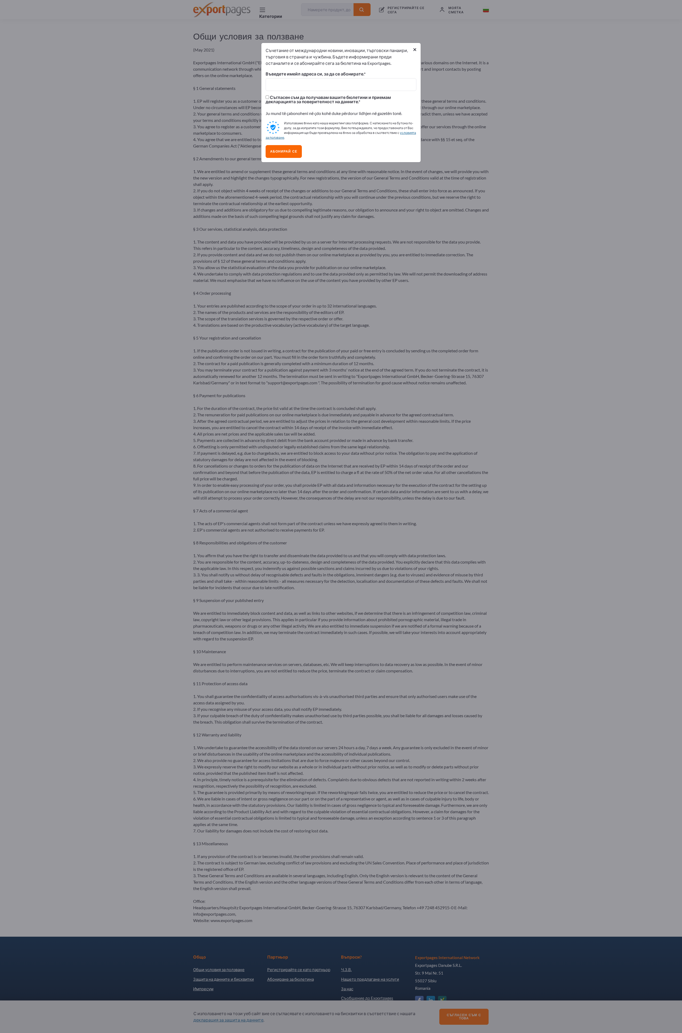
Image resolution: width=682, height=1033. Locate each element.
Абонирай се (283, 151)
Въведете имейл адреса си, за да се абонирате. (315, 74)
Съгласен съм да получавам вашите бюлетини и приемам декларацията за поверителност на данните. (328, 99)
